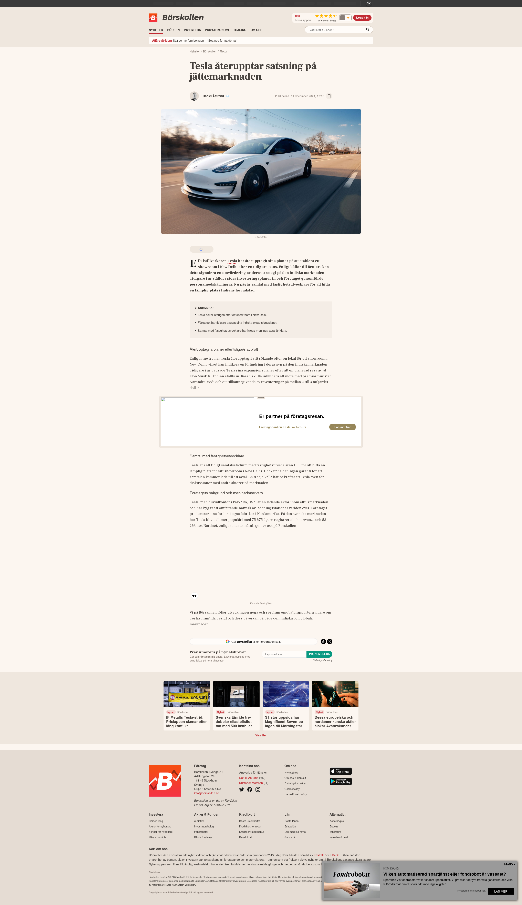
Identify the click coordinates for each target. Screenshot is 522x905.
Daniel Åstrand (213, 96)
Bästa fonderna (203, 837)
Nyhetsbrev (291, 772)
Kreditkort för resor (250, 826)
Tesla (232, 260)
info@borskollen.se (206, 793)
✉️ (227, 96)
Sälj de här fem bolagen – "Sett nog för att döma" (194, 40)
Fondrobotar (201, 832)
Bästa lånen (291, 821)
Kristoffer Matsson (251, 782)
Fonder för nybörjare (161, 832)
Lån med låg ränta (295, 832)
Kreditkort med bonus (251, 832)
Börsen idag (156, 821)
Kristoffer (320, 855)
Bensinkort (245, 837)
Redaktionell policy (295, 794)
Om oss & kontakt (295, 778)
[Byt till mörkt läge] (345, 17)
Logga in (362, 17)
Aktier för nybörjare (160, 826)
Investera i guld (339, 837)
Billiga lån (290, 826)
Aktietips (199, 821)
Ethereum (335, 832)
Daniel (336, 855)
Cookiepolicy (292, 789)
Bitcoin (334, 826)
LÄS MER (500, 891)
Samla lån (290, 837)
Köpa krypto (337, 821)
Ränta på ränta (157, 837)
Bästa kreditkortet (249, 821)
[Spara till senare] (329, 96)
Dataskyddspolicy (322, 660)
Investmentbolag (204, 826)
